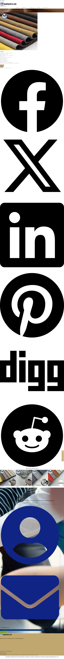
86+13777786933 (3, 6)
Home (1, 10)
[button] (2, 0)
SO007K (33, 486)
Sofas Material (10, 10)
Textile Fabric (16, 10)
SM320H (49, 486)
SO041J (17, 486)
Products (5, 10)
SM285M (1, 486)
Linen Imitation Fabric (23, 10)
